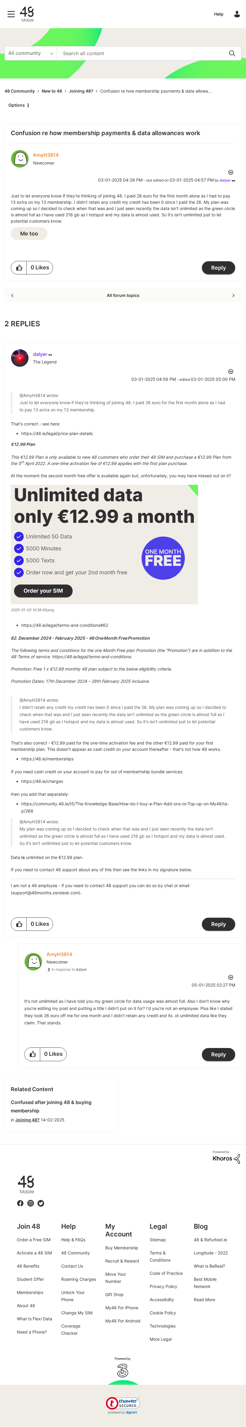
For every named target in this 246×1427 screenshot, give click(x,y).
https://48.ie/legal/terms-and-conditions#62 (64, 625)
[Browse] (12, 14)
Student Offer (30, 1279)
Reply (218, 268)
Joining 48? (81, 90)
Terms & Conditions (160, 1256)
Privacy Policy (163, 1286)
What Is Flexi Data (34, 1318)
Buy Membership (121, 1247)
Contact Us (72, 1266)
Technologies (163, 1325)
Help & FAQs (73, 1239)
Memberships (30, 1292)
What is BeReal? (209, 1266)
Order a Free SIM (33, 1239)
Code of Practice (166, 1273)
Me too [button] (29, 233)
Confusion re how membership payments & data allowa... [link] (156, 90)
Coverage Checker (70, 1329)
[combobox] (149, 53)
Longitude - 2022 (211, 1252)
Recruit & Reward (122, 1260)
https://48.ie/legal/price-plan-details (57, 433)
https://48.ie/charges (42, 781)
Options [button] (16, 105)
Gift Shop (114, 1294)
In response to (69, 969)
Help (219, 13)
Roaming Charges (78, 1279)
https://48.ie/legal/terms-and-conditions (91, 656)
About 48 (26, 1305)
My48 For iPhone (121, 1307)
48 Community (26, 14)
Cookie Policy (163, 1312)
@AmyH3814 (32, 395)
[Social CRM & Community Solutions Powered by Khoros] (226, 1156)
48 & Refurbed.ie (210, 1239)
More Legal (161, 1339)
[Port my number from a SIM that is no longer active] (12, 295)
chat (168, 885)
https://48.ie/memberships (47, 758)
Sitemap (158, 1239)
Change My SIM (76, 1312)
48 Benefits (28, 1266)
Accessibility (162, 1299)
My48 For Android (122, 1320)
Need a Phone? (32, 1331)
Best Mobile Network (205, 1283)
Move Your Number (115, 1278)
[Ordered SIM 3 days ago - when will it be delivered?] (232, 295)
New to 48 (52, 90)
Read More (204, 1299)
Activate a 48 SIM (34, 1252)
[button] (19, 267)
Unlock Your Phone (73, 1296)
